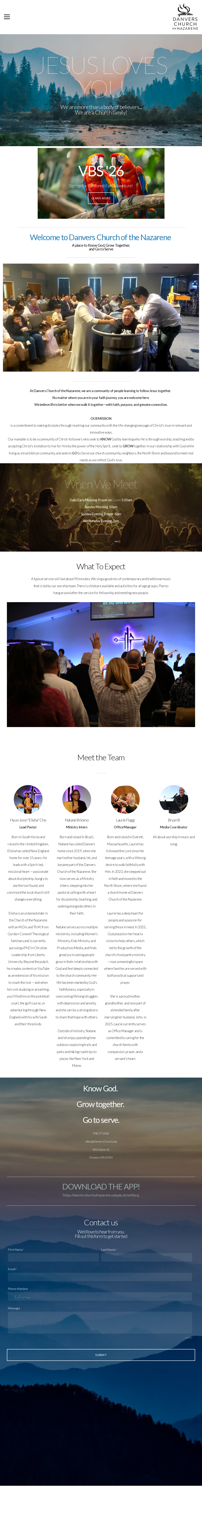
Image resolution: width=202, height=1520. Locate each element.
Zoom (116, 500)
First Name (15, 1249)
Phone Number (18, 1288)
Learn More (101, 198)
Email (11, 1269)
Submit (101, 1355)
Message (14, 1308)
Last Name (108, 1249)
